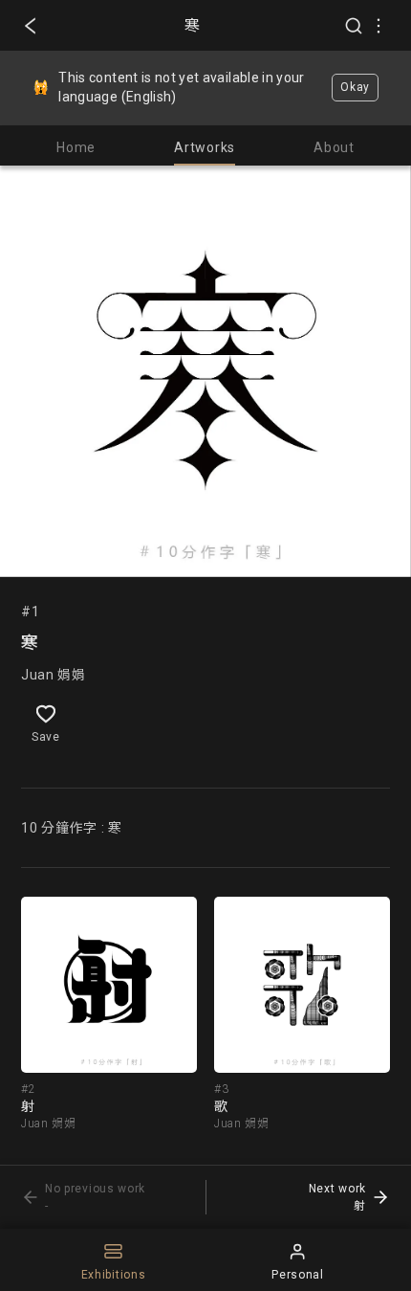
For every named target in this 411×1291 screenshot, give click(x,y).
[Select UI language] (378, 25)
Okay (355, 87)
